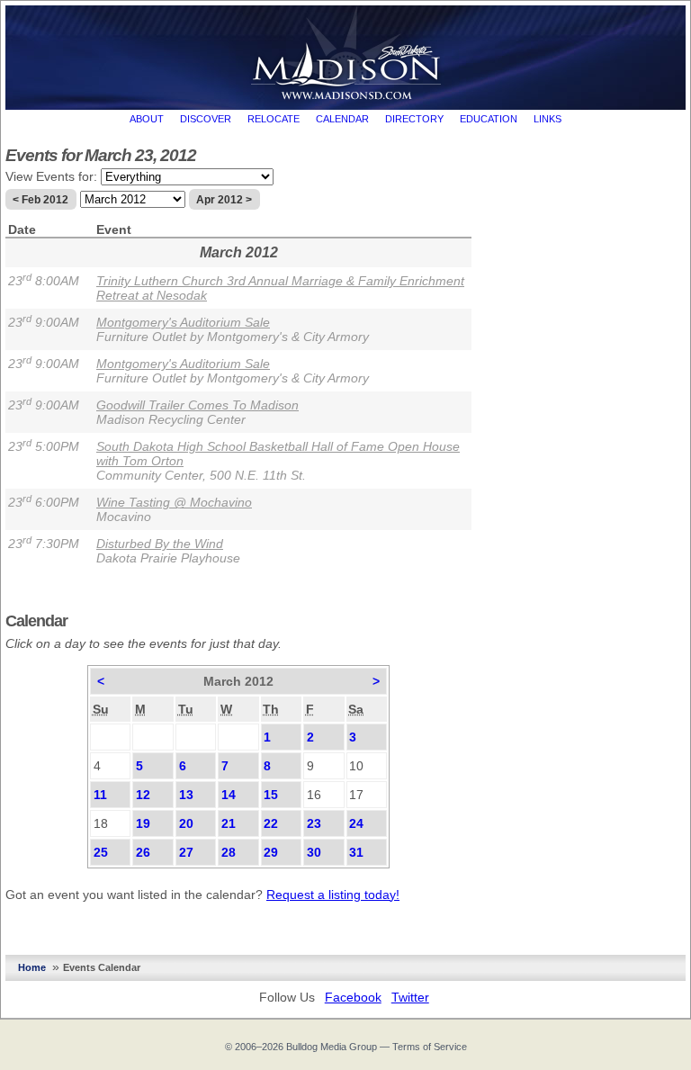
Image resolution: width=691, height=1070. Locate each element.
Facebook (353, 997)
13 (186, 794)
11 (100, 794)
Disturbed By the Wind (159, 543)
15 (271, 794)
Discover (205, 118)
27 (186, 852)
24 (356, 823)
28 (228, 852)
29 (271, 852)
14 (228, 794)
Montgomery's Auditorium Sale (183, 322)
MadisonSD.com (346, 53)
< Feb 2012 (40, 199)
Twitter (410, 997)
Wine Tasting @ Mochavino (174, 502)
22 (271, 823)
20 (186, 823)
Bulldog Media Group (331, 1046)
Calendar (342, 118)
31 (356, 852)
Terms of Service (429, 1046)
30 (314, 852)
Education (488, 118)
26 (143, 852)
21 (228, 823)
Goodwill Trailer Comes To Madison (197, 405)
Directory (414, 118)
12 (143, 794)
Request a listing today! (332, 894)
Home (32, 967)
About (147, 118)
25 (101, 852)
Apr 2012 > (224, 199)
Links (547, 118)
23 (314, 823)
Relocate (273, 118)
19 (143, 823)
